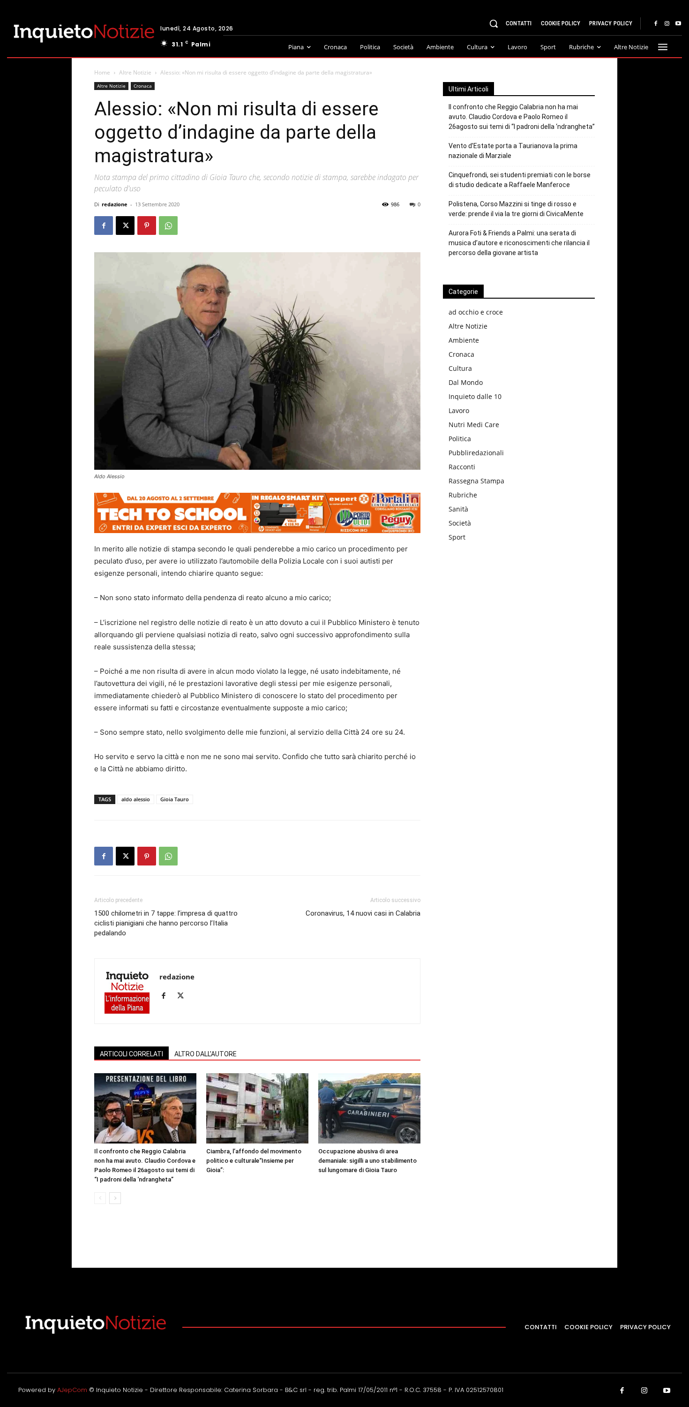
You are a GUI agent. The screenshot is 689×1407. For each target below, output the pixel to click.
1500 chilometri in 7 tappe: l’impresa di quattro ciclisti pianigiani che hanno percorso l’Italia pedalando (166, 923)
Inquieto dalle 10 (475, 396)
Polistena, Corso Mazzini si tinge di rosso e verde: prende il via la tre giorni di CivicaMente (516, 209)
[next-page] (115, 1198)
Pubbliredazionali (476, 452)
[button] (493, 23)
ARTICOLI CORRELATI (131, 1054)
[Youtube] (678, 24)
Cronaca (143, 86)
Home (102, 72)
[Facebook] (655, 24)
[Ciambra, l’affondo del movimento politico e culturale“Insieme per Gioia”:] (257, 1108)
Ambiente (464, 340)
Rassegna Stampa (476, 480)
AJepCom (72, 1389)
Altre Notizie (135, 72)
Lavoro (459, 410)
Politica (460, 438)
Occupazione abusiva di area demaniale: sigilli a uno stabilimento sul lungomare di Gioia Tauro (367, 1161)
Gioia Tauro (174, 799)
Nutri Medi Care (474, 424)
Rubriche (463, 494)
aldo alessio (135, 799)
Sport (457, 537)
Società (460, 523)
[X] (125, 225)
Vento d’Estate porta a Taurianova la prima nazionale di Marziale (513, 150)
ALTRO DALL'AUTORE (205, 1054)
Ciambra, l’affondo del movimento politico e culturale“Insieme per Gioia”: (253, 1161)
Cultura (460, 368)
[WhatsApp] (168, 225)
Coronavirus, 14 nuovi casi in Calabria (363, 913)
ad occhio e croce (476, 312)
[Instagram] (667, 24)
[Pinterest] (146, 225)
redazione (114, 204)
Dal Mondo (466, 382)
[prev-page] (100, 1198)
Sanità (458, 508)
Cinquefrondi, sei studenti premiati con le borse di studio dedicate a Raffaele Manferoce (520, 179)
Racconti (462, 466)
